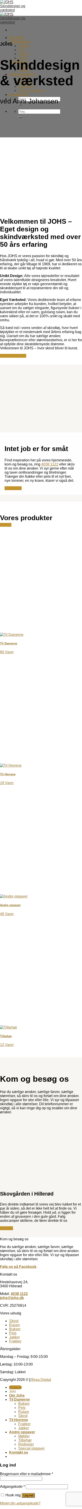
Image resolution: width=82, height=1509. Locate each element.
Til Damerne (19, 42)
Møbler (24, 1436)
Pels (22, 50)
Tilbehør (25, 1440)
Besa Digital (41, 1380)
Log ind (28, 1495)
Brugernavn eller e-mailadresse (26, 1474)
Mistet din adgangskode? (20, 1503)
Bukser (24, 46)
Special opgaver (31, 90)
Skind (13, 1321)
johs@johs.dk (12, 1298)
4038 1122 (49, 464)
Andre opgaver (22, 1432)
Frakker (15, 1341)
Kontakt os (18, 94)
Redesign (26, 1444)
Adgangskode (12, 1486)
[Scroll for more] (2, 30)
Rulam (23, 54)
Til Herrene (18, 1420)
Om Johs (17, 38)
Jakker (14, 1337)
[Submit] (20, 117)
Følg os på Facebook (18, 1267)
